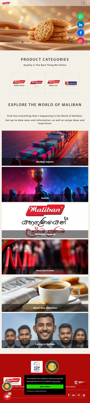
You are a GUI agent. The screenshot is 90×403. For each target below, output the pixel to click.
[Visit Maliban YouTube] (83, 395)
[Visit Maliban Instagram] (78, 395)
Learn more (55, 381)
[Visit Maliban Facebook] (69, 395)
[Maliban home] (19, 3)
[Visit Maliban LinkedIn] (73, 395)
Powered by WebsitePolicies (37, 391)
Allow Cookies (45, 386)
